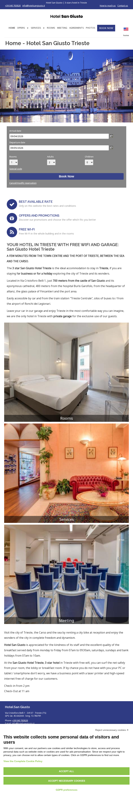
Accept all (66, 771)
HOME (12, 27)
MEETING (62, 27)
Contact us (122, 5)
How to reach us (108, 5)
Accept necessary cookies (66, 780)
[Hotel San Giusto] (66, 16)
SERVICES (36, 27)
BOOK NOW (106, 28)
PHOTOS (90, 27)
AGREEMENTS (76, 27)
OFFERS (21, 27)
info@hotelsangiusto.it (33, 5)
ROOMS (51, 27)
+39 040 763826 (13, 5)
